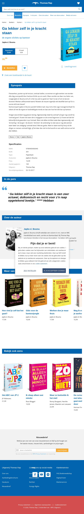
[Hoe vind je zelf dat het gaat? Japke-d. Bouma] (12, 299)
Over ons (5, 473)
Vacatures (5, 482)
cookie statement (41, 264)
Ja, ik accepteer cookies (54, 270)
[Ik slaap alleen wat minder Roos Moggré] (36, 381)
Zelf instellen (30, 270)
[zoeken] (80, 9)
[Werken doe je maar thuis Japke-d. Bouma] (60, 299)
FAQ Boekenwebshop (64, 473)
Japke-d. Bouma (26, 137)
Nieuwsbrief (6, 486)
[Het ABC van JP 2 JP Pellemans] (12, 380)
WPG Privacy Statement (39, 454)
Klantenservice (61, 482)
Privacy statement (24, 505)
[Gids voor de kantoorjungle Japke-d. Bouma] (36, 299)
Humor (12, 137)
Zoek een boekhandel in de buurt (18, 75)
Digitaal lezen (61, 478)
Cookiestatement (60, 505)
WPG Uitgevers (56, 507)
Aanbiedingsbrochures (10, 478)
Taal (18, 137)
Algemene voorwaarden (43, 505)
